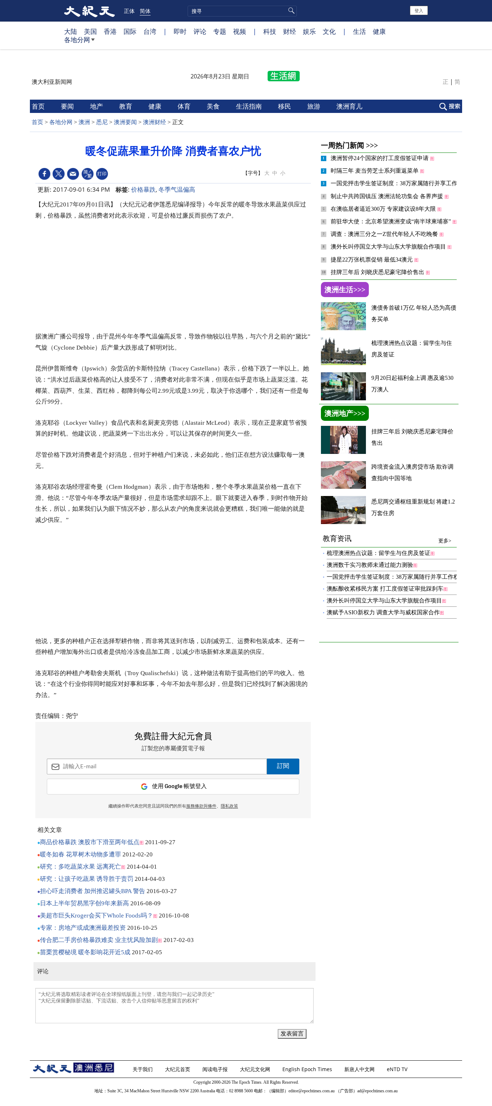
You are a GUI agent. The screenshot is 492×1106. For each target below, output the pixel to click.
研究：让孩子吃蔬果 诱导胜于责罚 (86, 878)
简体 (145, 10)
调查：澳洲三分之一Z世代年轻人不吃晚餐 (385, 234)
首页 (39, 106)
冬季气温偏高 (176, 189)
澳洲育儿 (350, 106)
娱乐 (309, 31)
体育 (185, 106)
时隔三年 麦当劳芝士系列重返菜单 (375, 171)
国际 (130, 31)
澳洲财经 (154, 122)
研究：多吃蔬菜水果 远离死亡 (80, 866)
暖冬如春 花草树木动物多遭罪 (80, 854)
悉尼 (102, 122)
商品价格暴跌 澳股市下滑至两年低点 (89, 842)
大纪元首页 (178, 1069)
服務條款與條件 (201, 806)
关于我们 (143, 1069)
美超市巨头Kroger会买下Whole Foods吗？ (96, 915)
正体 (129, 10)
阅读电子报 (215, 1069)
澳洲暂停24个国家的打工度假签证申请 (380, 158)
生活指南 (250, 106)
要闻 (68, 106)
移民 (285, 106)
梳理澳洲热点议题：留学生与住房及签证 (378, 553)
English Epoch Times (308, 1069)
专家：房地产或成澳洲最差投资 (83, 927)
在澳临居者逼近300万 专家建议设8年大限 (384, 209)
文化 (329, 31)
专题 (219, 31)
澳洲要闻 (125, 122)
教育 (126, 106)
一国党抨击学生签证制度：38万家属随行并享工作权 (398, 183)
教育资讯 (387, 538)
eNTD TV (398, 1069)
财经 (289, 31)
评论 (199, 31)
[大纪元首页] (89, 11)
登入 (419, 10)
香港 (110, 31)
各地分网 (77, 39)
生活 (359, 31)
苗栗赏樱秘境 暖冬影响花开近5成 (85, 952)
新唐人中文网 (360, 1069)
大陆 (70, 31)
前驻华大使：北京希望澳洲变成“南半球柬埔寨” (391, 221)
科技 (269, 31)
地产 (97, 106)
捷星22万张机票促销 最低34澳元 (372, 259)
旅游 (314, 106)
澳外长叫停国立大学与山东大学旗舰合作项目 (389, 246)
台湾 (149, 31)
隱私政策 (229, 806)
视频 (239, 31)
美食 (214, 106)
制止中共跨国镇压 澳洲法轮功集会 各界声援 (387, 196)
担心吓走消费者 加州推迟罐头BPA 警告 (92, 891)
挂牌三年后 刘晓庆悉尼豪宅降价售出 (378, 272)
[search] (242, 11)
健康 (379, 31)
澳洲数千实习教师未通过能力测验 (370, 565)
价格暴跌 (143, 189)
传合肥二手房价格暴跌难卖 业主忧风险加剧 (99, 940)
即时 (180, 31)
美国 (90, 31)
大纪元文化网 (256, 1069)
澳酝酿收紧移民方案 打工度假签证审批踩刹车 (385, 589)
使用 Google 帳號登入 (179, 786)
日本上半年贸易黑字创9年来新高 (84, 903)
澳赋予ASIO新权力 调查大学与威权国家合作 (383, 612)
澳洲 (84, 122)
